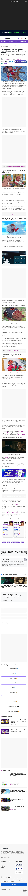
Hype (5, 45)
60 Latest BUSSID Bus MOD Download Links (17, 807)
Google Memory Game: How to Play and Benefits (17, 782)
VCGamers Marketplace (12, 512)
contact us (3, 867)
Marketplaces (3, 863)
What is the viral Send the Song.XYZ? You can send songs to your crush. (18, 774)
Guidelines (25, 889)
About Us (3, 866)
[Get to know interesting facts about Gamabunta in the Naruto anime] (9, 61)
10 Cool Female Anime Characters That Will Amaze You (20, 586)
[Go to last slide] (23, 574)
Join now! (14, 884)
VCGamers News (20, 504)
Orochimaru (21, 431)
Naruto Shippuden (15, 542)
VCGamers (7, 889)
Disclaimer (25, 890)
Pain (18, 434)
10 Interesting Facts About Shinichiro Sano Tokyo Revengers (18, 791)
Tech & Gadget (13, 776)
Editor (2, 865)
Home (2, 45)
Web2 (22, 542)
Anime (17, 59)
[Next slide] (25, 574)
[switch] (26, 38)
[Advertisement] (14, 16)
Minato (8, 433)
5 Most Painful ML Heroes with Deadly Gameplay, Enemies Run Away (18, 799)
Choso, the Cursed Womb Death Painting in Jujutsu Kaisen (7, 586)
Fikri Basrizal (5, 59)
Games (11, 784)
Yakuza (6, 457)
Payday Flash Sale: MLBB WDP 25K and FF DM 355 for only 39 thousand (18, 721)
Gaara (23, 434)
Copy (5, 63)
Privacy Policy (24, 891)
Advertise (3, 868)
